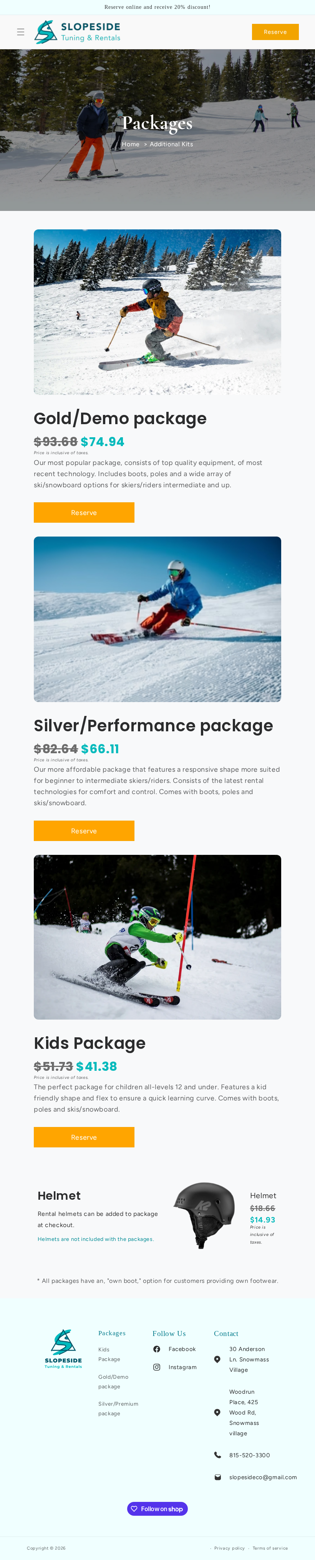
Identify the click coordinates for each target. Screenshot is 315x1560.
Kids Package (109, 1354)
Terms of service (270, 1548)
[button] (20, 31)
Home (130, 144)
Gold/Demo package (113, 1382)
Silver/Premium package (118, 1409)
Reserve (275, 31)
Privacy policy (229, 1548)
